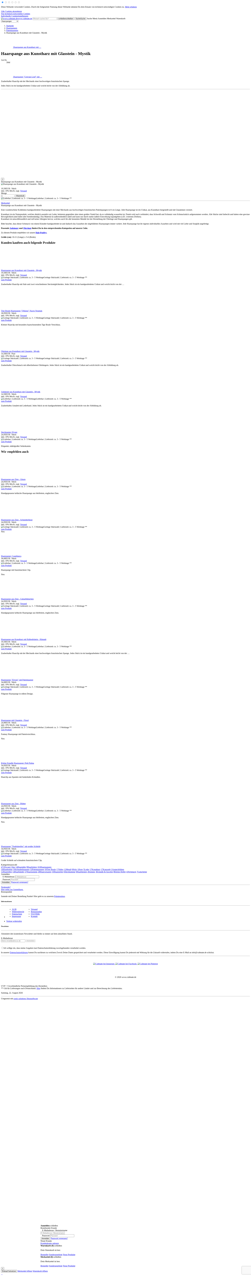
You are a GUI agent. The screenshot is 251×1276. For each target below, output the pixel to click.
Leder (86, 869)
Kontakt (34, 916)
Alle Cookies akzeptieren (11, 11)
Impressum (16, 916)
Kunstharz (95, 869)
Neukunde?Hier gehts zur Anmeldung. (12, 888)
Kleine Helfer (119, 872)
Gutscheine (142, 872)
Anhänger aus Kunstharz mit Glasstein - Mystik (20, 392)
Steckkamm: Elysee (9, 432)
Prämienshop (59, 896)
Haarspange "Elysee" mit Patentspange (17, 680)
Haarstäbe (21, 867)
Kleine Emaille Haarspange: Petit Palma (17, 763)
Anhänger (14, 228)
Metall (67, 869)
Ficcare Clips (8, 867)
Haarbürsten (81, 872)
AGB (14, 909)
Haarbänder (18, 872)
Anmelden (6, 882)
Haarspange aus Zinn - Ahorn (13, 479)
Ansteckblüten (117, 869)
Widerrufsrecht (18, 912)
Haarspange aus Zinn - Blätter (13, 803)
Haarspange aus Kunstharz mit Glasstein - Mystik (21, 270)
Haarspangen (44, 867)
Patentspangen (37, 869)
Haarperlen (57, 872)
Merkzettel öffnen (25, 1271)
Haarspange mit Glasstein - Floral (15, 720)
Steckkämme (69, 872)
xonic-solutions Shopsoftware (25, 998)
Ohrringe (27, 228)
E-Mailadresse (7, 938)
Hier (38, 988)
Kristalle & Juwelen (104, 872)
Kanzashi (106, 869)
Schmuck (131, 872)
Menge (4, 193)
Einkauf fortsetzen (9, 1271)
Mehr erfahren (131, 7)
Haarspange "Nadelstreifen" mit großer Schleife (20, 846)
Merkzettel (5, 203)
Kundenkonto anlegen (50, 1243)
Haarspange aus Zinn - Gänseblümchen (17, 599)
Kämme (91, 872)
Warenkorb (20, 196)
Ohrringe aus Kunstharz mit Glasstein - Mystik (20, 351)
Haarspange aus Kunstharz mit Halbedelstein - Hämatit (23, 639)
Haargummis (31, 872)
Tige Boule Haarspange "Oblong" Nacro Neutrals (21, 311)
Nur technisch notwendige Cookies (15, 14)
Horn (80, 869)
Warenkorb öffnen (40, 1271)
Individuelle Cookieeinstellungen (14, 16)
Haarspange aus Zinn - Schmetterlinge (17, 520)
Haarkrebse (7, 869)
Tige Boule (50, 869)
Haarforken (31, 867)
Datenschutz (17, 914)
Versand (23, 191)
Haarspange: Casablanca (11, 556)
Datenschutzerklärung (19, 952)
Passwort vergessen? (19, 882)
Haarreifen (6, 872)
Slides (59, 869)
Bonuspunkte (36, 912)
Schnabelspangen (21, 869)
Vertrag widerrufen (14, 921)
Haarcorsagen (44, 872)
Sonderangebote (55, 1254)
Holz (74, 869)
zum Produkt (6, 280)
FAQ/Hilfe (35, 914)
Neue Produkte (69, 1254)
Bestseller (45, 1254)
